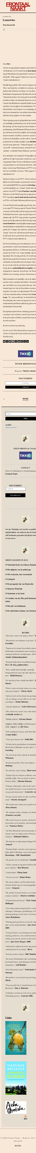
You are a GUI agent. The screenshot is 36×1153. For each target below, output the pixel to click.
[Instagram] (16, 341)
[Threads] (21, 341)
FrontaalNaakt (18, 6)
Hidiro (8, 64)
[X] (7, 341)
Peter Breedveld (25, 363)
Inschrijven (15, 495)
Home (18, 1145)
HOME (25, 398)
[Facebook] (13, 341)
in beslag (31, 185)
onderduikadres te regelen (23, 268)
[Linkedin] (19, 341)
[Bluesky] (4, 341)
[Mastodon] (10, 341)
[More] (27, 341)
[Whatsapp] (24, 341)
